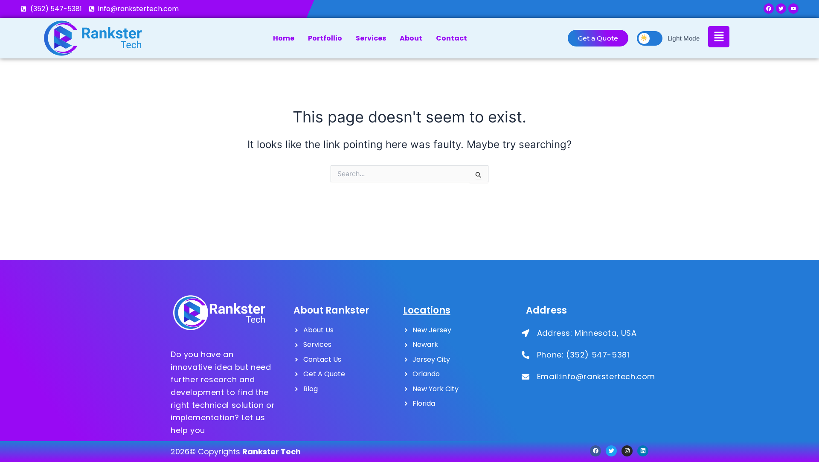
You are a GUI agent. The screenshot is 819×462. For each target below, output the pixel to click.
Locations (426, 310)
